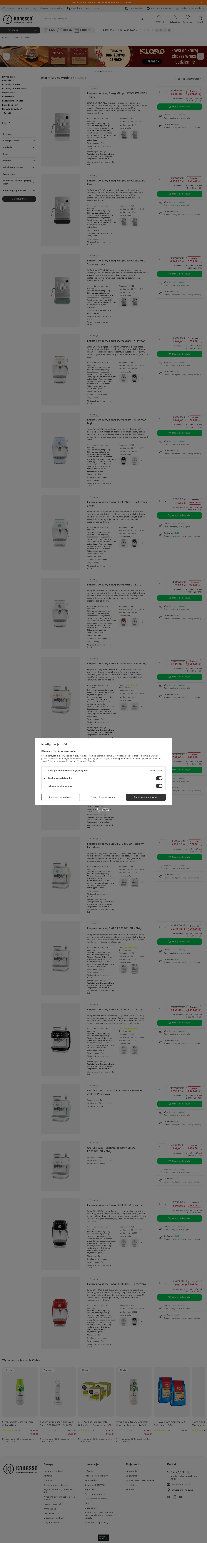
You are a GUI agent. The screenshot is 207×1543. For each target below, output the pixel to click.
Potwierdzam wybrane (60, 797)
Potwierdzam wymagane (103, 797)
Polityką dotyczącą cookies (119, 756)
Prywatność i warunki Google (80, 761)
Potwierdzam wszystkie (146, 797)
